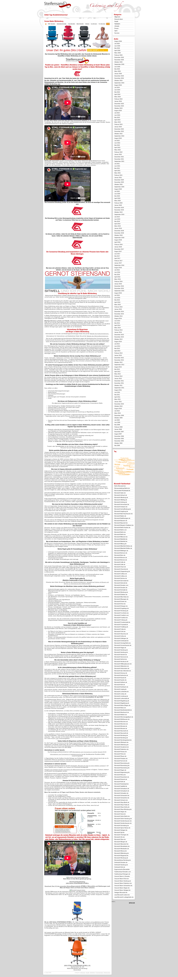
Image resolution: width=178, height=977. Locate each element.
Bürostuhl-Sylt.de (119, 832)
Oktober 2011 (118, 385)
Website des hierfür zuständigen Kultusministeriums (93, 715)
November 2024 (119, 78)
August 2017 (118, 251)
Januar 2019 (118, 228)
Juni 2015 (117, 297)
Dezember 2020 (119, 180)
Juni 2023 (117, 115)
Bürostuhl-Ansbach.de (120, 506)
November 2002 (119, 441)
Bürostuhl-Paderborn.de (121, 749)
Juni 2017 (117, 253)
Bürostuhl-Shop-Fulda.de (121, 804)
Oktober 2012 (118, 362)
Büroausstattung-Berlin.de (122, 488)
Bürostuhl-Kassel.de (120, 677)
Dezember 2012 (119, 357)
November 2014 (119, 314)
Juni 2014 (117, 320)
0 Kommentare (99, 972)
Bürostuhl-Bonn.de (119, 555)
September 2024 (119, 83)
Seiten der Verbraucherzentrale (65, 691)
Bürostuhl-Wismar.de (120, 851)
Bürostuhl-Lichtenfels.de (121, 691)
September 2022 (119, 136)
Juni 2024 (117, 89)
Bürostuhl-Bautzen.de (120, 520)
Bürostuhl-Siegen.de (120, 811)
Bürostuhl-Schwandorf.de (121, 795)
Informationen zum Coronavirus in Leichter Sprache (87, 752)
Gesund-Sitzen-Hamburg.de (122, 881)
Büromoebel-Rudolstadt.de (122, 490)
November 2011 (119, 383)
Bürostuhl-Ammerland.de (121, 504)
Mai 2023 (117, 117)
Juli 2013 (117, 344)
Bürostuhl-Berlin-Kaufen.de (122, 527)
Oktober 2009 (118, 417)
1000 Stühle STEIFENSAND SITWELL (77, 883)
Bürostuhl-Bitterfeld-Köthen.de (123, 546)
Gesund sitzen (118, 19)
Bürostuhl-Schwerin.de (121, 800)
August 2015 (118, 293)
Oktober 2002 (118, 443)
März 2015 (117, 304)
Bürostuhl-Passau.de (120, 751)
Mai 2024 (117, 92)
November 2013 (119, 337)
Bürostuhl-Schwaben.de (121, 793)
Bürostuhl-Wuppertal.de (121, 855)
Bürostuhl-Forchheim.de (121, 613)
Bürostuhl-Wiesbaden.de (121, 848)
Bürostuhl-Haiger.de (120, 647)
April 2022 (117, 147)
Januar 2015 (118, 309)
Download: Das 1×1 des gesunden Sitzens (58, 886)
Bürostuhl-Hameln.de (120, 654)
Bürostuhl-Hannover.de (121, 657)
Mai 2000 (117, 445)
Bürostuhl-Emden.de (120, 601)
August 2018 (118, 240)
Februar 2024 (118, 99)
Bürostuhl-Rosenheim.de (121, 777)
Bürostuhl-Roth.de (119, 781)
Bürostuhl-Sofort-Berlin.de (122, 816)
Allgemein (82, 972)
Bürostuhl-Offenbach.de (121, 742)
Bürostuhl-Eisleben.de (120, 594)
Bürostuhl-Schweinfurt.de (121, 797)
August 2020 (118, 189)
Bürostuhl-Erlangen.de (121, 606)
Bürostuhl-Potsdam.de (120, 758)
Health (87, 972)
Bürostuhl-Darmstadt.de (121, 580)
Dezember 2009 (119, 415)
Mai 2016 (117, 274)
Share (113, 901)
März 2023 (117, 122)
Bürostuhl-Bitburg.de (120, 543)
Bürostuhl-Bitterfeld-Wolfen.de (123, 548)
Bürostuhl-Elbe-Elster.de (121, 597)
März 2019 (117, 226)
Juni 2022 (117, 143)
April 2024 (117, 94)
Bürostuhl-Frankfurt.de (121, 617)
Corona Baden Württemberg (53, 21)
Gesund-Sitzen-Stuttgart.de (122, 890)
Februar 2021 (118, 175)
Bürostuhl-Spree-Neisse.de (122, 828)
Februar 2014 (118, 330)
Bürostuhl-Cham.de (120, 566)
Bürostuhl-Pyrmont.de (120, 761)
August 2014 (118, 318)
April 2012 (117, 371)
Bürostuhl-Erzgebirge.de (121, 608)
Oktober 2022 (118, 133)
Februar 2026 (118, 55)
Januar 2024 (118, 101)
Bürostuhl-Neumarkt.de (121, 731)
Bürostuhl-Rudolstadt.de (121, 784)
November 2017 (119, 249)
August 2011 (118, 390)
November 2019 (119, 210)
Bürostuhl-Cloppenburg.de (122, 571)
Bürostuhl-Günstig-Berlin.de (122, 643)
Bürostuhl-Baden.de (120, 516)
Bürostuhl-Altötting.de (120, 500)
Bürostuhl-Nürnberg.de (121, 735)
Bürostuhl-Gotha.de (120, 636)
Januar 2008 (118, 429)
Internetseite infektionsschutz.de (92, 773)
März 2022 (117, 150)
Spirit (115, 30)
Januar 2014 (118, 332)
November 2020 (119, 182)
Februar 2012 (118, 376)
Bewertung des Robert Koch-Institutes (58, 302)
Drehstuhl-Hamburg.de (121, 864)
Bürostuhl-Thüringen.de (121, 834)
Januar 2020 (118, 205)
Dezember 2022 (119, 129)
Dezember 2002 (119, 438)
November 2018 (119, 233)
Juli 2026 (117, 43)
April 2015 (117, 302)
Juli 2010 (117, 411)
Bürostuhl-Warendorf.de (121, 844)
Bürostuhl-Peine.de (120, 754)
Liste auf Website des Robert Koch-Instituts (79, 782)
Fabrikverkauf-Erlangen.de (122, 874)
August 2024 (118, 85)
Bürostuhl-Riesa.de (120, 774)
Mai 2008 (117, 424)
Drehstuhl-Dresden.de (120, 862)
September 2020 (119, 186)
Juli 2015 (117, 295)
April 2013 (117, 350)
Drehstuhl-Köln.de (119, 867)
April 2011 (117, 397)
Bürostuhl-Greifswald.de (121, 640)
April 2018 (117, 242)
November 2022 (119, 131)
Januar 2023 (118, 126)
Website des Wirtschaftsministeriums (97, 336)
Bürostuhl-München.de (121, 721)
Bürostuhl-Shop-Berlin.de (121, 802)
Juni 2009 (117, 422)
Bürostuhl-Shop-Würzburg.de (123, 809)
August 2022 (118, 138)
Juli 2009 (117, 420)
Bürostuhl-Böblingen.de (121, 550)
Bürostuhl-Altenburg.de (121, 497)
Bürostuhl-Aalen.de (120, 493)
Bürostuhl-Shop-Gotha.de (121, 807)
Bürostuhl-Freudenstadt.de (122, 622)
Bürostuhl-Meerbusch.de (121, 712)
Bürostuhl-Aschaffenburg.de (122, 509)
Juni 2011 (117, 392)
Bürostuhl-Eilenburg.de (121, 592)
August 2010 (118, 408)
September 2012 (119, 364)
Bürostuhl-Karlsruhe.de (121, 675)
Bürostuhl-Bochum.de (120, 553)
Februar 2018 (118, 244)
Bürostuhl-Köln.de (119, 684)
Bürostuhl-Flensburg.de (121, 610)
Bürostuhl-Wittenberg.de (121, 853)
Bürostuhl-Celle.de (119, 562)
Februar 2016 (118, 281)
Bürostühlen (58, 934)
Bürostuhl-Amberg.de (120, 502)
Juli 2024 (117, 87)
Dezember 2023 (119, 103)
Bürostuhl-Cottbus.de (120, 573)
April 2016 (117, 277)
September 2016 (119, 265)
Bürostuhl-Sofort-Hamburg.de (123, 818)
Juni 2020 (117, 193)
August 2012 (118, 367)
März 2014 (117, 327)
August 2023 (118, 110)
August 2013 (118, 341)
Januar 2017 (118, 263)
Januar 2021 (118, 177)
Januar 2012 (118, 378)
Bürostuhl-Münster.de (120, 726)
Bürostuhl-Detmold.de (120, 583)
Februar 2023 (118, 124)
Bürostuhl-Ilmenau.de (120, 673)
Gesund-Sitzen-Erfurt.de (121, 878)
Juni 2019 (117, 219)
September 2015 (119, 290)
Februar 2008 (118, 427)
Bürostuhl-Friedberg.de (121, 627)
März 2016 (117, 279)
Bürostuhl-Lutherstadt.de (121, 698)
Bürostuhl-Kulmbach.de (121, 687)
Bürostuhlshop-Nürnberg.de (122, 860)
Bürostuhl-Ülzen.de (120, 839)
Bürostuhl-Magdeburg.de (121, 700)
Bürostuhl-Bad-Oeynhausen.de (123, 513)
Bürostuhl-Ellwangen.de (121, 599)
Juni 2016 (117, 272)
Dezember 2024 (119, 76)
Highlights (92, 972)
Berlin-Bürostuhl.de (120, 486)
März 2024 (117, 96)
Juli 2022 (117, 140)
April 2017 (117, 258)
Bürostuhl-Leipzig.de (120, 689)
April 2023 (117, 119)
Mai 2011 (117, 394)
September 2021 (119, 161)
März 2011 (117, 399)
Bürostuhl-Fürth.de (119, 631)
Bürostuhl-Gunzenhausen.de (122, 645)
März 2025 (117, 71)
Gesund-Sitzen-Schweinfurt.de (123, 885)
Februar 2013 (118, 353)
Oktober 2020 (118, 184)
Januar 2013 (118, 355)
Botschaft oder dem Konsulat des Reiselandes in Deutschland (90, 682)
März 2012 (117, 374)
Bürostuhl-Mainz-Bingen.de (122, 705)
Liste (57, 738)
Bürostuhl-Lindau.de (120, 694)
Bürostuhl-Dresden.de (120, 587)
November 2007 (119, 431)
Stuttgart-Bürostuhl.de (120, 892)
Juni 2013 (117, 346)
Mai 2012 (117, 369)
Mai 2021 (117, 168)
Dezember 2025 (119, 57)
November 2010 (119, 404)
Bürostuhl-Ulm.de (119, 837)
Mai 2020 (117, 196)
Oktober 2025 (118, 62)
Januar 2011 (118, 401)
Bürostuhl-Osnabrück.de (121, 747)
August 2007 (118, 434)
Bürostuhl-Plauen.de (120, 756)
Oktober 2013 (118, 339)
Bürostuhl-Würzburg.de (121, 858)
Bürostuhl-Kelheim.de (120, 682)
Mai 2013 (117, 348)
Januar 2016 (118, 283)
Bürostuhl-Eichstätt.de (120, 590)
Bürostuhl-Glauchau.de (121, 633)
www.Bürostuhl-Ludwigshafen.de (124, 897)
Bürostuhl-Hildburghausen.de (123, 664)
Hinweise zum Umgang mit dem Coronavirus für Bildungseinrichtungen (65, 769)
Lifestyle (116, 26)
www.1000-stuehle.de (58, 932)
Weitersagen (107, 972)
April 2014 (117, 325)
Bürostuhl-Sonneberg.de (121, 825)
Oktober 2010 (118, 406)
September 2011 (119, 387)
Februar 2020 (118, 203)
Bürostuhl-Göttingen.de (121, 638)
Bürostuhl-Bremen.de (120, 557)
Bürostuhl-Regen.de (120, 770)
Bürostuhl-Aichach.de (120, 495)
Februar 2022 (118, 152)
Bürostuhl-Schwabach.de (121, 788)
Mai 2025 (117, 69)
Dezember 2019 (119, 207)
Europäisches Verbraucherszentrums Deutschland (94, 691)
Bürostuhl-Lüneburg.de (121, 696)
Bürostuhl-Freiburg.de (120, 620)
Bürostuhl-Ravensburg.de (121, 763)
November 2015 (119, 288)
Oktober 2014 (118, 316)
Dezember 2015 (119, 286)
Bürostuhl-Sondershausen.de (123, 821)
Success (116, 33)
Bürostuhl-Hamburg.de (121, 650)
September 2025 (119, 64)
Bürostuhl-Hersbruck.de (121, 661)
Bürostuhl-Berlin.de (120, 532)
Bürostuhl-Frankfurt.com (121, 615)
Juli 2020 (117, 191)
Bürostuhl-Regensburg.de (122, 772)
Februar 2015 (118, 307)
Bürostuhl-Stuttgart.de (120, 830)
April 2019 (117, 223)
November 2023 (119, 106)
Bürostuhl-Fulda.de (120, 629)
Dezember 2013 (119, 334)
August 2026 (118, 41)
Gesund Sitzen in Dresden (122, 876)
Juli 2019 (117, 217)
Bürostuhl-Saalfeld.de (120, 786)
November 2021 (119, 159)
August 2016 (118, 267)
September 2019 (119, 214)
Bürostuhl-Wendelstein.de (122, 846)
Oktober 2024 (118, 80)
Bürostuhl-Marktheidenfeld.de (123, 710)
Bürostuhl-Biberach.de (120, 536)
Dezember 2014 (119, 311)
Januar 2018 (118, 247)
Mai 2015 (117, 300)
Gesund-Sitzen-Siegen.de (122, 888)
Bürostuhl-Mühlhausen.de (122, 719)
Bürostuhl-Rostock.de (120, 779)
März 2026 (117, 52)
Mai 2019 (117, 221)
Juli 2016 (117, 270)
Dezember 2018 (119, 230)
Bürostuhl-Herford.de (120, 659)
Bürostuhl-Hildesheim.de (121, 666)
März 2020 (117, 200)
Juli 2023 (117, 113)
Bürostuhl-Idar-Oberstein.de (122, 670)
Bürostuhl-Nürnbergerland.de (123, 740)
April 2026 (117, 50)
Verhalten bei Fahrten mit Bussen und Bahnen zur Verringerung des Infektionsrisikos (86, 582)
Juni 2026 (117, 46)
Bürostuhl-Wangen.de (120, 841)
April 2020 (117, 198)
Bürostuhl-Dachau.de (120, 578)
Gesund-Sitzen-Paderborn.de (123, 883)
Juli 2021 (117, 163)
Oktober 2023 (118, 108)
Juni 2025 (117, 66)
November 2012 (119, 360)
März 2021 (117, 173)
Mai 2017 (117, 256)
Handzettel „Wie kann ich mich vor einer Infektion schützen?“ (88, 765)
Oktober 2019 (118, 212)
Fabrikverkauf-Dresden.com (122, 871)
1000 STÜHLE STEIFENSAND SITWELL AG (77, 965)
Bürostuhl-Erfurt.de (120, 603)
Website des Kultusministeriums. (99, 333)
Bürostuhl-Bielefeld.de (120, 539)
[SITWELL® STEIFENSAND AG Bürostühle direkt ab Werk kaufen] (58, 5)
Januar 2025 (118, 73)
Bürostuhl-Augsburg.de (121, 511)
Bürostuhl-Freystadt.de (121, 624)
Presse (116, 28)
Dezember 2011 (119, 381)
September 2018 (119, 237)
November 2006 (119, 436)
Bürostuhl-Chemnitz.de (121, 569)
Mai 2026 (117, 48)
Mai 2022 (117, 145)
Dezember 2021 (119, 156)
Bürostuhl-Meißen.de (120, 714)
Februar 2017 (118, 260)
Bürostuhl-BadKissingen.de (122, 518)
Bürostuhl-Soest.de (120, 814)
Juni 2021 (117, 166)
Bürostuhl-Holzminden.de (121, 668)
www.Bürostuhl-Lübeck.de (122, 895)
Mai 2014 (117, 323)
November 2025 (119, 59)
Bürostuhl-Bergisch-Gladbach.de (124, 525)
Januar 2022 (118, 154)
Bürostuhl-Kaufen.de (120, 680)
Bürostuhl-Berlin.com (120, 530)
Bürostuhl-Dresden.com (121, 585)
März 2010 (117, 413)
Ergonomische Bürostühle (122, 869)
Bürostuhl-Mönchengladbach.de (123, 717)
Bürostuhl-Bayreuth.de (121, 523)
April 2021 (117, 170)
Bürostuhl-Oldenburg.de (121, 744)
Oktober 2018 (118, 235)
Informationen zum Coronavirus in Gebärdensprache (65, 754)
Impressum (132, 903)
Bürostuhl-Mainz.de (120, 707)
